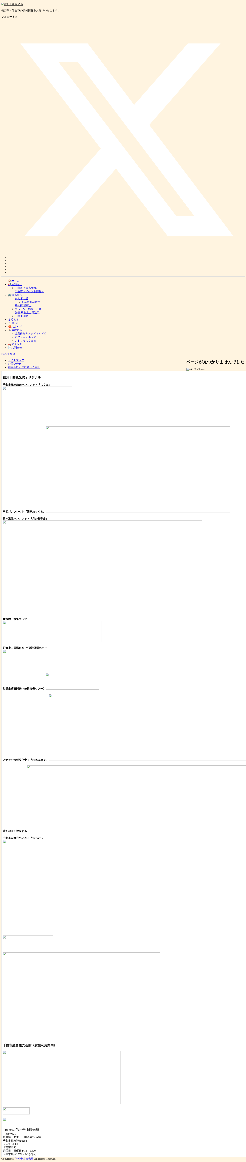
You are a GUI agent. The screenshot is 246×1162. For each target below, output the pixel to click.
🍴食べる (13, 323)
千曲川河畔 (21, 316)
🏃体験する (15, 330)
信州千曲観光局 (24, 1158)
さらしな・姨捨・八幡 (28, 309)
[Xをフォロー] (126, 257)
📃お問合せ (15, 347)
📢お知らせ (15, 284)
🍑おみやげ (15, 326)
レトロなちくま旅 (25, 340)
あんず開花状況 (30, 302)
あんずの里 (21, 298)
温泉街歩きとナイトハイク (31, 333)
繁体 (12, 354)
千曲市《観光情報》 (27, 287)
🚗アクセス (15, 344)
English (5, 354)
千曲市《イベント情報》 (29, 291)
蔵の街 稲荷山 (23, 305)
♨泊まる (13, 319)
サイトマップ (16, 360)
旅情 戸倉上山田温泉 (27, 312)
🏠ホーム (13, 280)
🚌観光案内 (15, 294)
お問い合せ (14, 363)
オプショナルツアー (27, 337)
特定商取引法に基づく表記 (24, 367)
